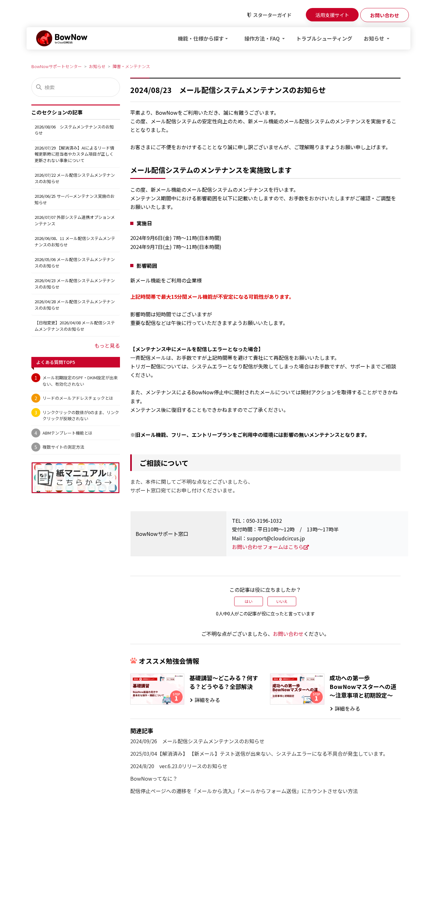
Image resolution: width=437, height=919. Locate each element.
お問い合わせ (288, 633)
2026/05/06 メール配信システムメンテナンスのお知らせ (75, 262)
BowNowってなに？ (154, 778)
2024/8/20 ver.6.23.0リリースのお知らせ (178, 766)
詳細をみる (207, 700)
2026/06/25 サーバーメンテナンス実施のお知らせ (75, 199)
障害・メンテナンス (131, 66)
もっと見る (107, 345)
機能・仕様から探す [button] (201, 38)
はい (248, 601)
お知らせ (97, 66)
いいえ (282, 601)
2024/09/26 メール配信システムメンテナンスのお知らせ (197, 741)
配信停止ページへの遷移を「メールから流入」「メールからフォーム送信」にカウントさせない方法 (244, 791)
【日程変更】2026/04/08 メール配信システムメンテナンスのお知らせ (75, 326)
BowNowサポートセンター (56, 66)
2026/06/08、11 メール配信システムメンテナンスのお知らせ (75, 241)
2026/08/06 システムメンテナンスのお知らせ (74, 130)
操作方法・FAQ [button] (262, 38)
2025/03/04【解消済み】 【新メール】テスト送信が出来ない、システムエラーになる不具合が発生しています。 (259, 753)
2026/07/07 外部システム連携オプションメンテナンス (75, 220)
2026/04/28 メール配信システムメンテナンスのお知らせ (75, 304)
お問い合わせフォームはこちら (268, 547)
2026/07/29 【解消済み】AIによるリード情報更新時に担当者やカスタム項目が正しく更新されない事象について (74, 154)
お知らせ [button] (374, 38)
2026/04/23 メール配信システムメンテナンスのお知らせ (75, 283)
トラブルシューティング (324, 38)
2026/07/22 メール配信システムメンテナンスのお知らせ (75, 178)
